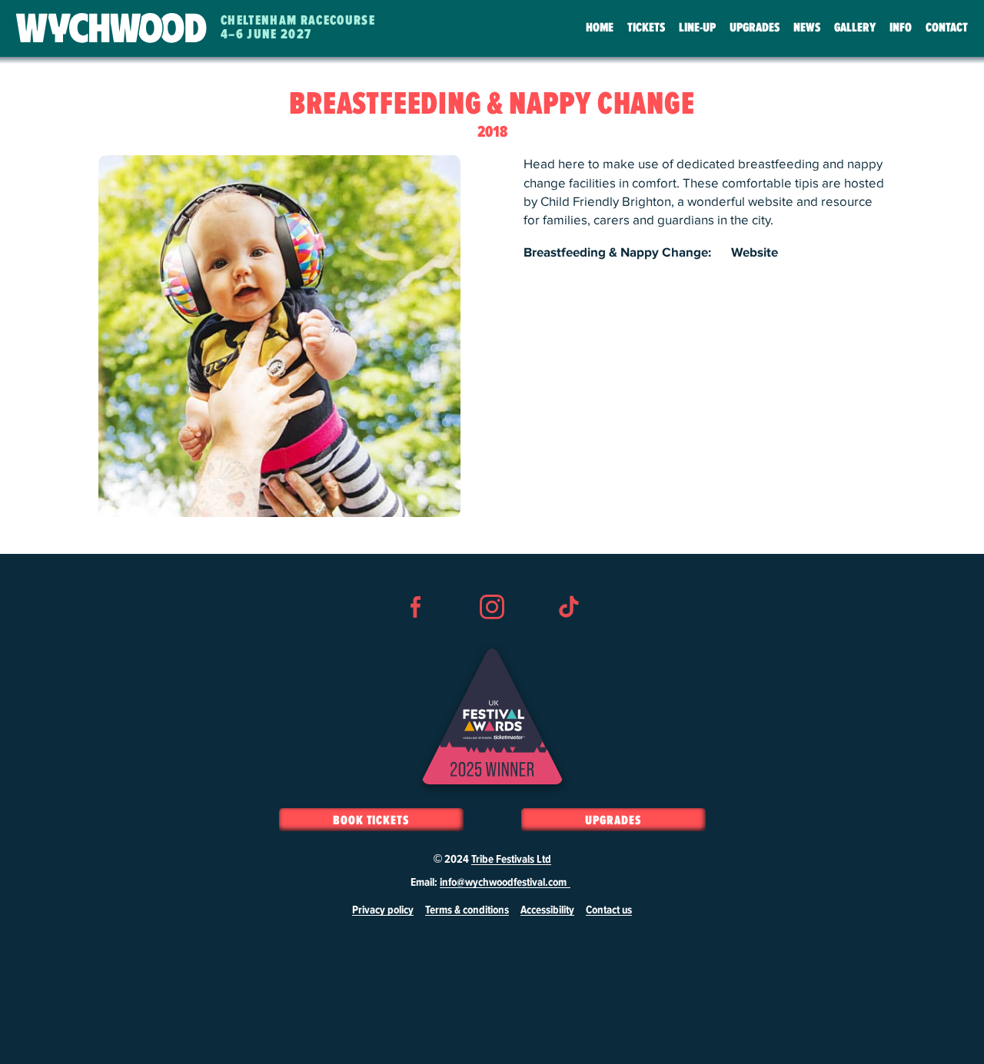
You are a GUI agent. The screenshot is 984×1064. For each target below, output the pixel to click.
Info (900, 28)
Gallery (855, 28)
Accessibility (547, 910)
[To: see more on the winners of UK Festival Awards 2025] (492, 716)
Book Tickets (371, 820)
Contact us (609, 910)
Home (599, 28)
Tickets (646, 28)
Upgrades (755, 28)
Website (754, 252)
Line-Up (697, 28)
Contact (947, 28)
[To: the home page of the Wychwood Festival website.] (111, 29)
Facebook (415, 634)
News (806, 28)
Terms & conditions (467, 910)
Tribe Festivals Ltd (511, 860)
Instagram (492, 634)
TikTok (568, 634)
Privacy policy (383, 910)
